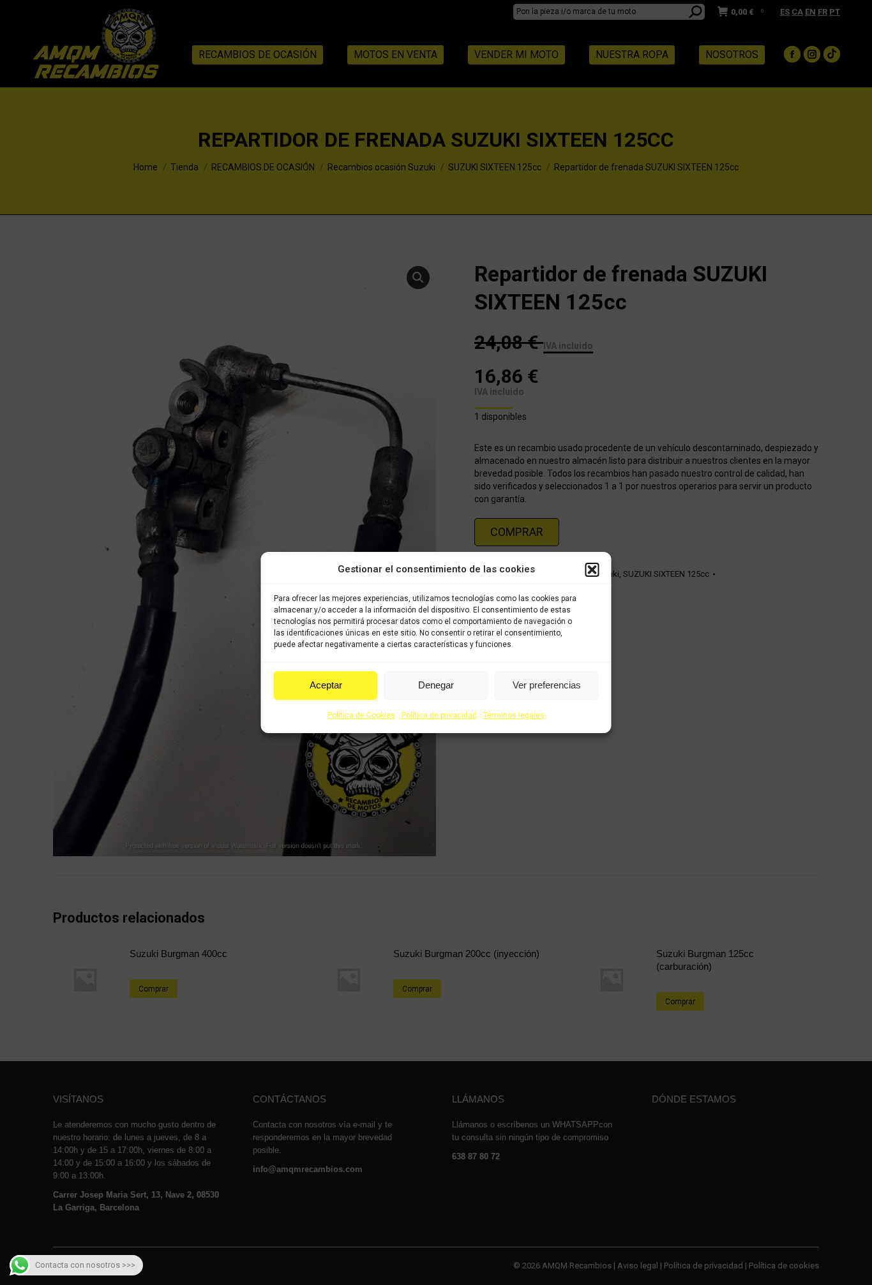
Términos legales (514, 715)
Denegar (436, 685)
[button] (592, 569)
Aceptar (326, 685)
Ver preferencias (547, 685)
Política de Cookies (361, 715)
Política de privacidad (439, 715)
